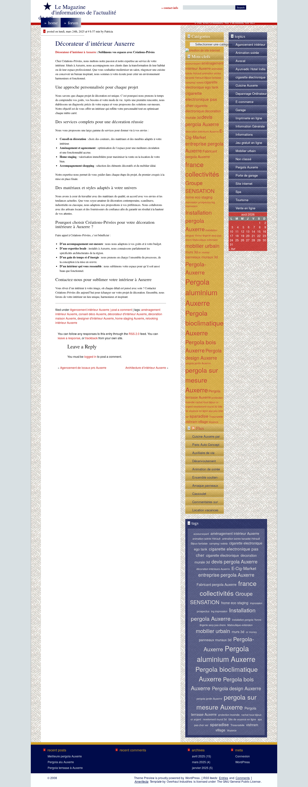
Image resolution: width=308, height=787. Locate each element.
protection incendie (229, 715)
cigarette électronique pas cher (250, 78)
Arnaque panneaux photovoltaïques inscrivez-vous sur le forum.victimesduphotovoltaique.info (208, 486)
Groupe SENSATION (200, 186)
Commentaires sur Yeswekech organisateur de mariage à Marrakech (207, 502)
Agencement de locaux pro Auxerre (83, 367)
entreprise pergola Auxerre (226, 574)
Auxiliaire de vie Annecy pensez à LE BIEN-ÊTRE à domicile (206, 453)
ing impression (219, 611)
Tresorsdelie (216, 416)
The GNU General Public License (239, 781)
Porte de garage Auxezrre (247, 176)
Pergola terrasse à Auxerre (65, 768)
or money (204, 252)
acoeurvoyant (193, 63)
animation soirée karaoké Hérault (241, 538)
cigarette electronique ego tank (201, 85)
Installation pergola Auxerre (198, 220)
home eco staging (198, 197)
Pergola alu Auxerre (61, 762)
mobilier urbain (202, 245)
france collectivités (202, 169)
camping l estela (194, 82)
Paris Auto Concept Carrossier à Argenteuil (205, 445)
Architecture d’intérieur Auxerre (145, 367)
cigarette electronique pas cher (201, 99)
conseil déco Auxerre (92, 314)
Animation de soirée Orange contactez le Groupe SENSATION (206, 470)
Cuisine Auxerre (247, 85)
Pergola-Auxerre (195, 268)
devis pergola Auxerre (202, 120)
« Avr (232, 249)
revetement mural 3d (205, 406)
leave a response (69, 338)
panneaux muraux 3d (201, 257)
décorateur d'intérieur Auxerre (127, 314)
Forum (71, 23)
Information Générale (250, 126)
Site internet (244, 183)
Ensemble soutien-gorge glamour (205, 478)
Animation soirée (247, 52)
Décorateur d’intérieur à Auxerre (75, 52)
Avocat (240, 60)
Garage (241, 110)
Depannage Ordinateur (251, 93)
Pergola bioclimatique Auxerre (204, 322)
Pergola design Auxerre (203, 354)
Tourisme (242, 200)
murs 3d (191, 252)
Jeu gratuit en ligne (249, 142)
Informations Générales (244, 135)
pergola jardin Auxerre (198, 363)
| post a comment (120, 309)
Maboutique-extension (205, 240)
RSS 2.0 (134, 334)
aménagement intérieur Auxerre (204, 65)
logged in (90, 356)
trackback (91, 338)
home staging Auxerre (129, 318)
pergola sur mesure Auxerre (201, 379)
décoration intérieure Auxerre (202, 131)
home (51, 23)
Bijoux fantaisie (212, 77)
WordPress (242, 762)
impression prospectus (198, 202)
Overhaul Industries (179, 781)
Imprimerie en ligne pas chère (249, 119)
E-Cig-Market (204, 134)
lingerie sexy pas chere (213, 625)
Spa (238, 191)
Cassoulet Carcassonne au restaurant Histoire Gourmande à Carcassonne (205, 494)
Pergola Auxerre (247, 167)
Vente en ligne (245, 208)
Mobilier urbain (246, 150)
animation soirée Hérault (206, 538)
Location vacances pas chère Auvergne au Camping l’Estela (206, 511)
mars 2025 (199, 762)
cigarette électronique (196, 108)
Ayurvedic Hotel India (250, 69)
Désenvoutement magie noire (204, 462)
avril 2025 (198, 756)
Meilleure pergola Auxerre (65, 756)
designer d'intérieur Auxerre (95, 318)
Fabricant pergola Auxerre (217, 584)
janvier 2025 (200, 768)
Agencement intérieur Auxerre (89, 309)
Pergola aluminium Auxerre (201, 292)
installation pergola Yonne (246, 619)
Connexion (242, 756)
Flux (200, 428)
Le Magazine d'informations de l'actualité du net (77, 12)
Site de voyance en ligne (242, 719)
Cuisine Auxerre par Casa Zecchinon (206, 437)
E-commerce (244, 101)
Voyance (213, 422)
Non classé (243, 159)
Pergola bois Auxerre (200, 346)
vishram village (196, 421)
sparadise (199, 416)
